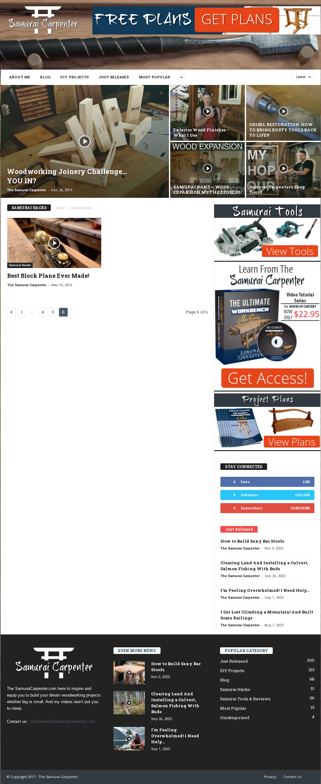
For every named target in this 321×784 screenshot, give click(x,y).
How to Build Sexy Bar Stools (252, 541)
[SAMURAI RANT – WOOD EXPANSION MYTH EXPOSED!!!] (207, 170)
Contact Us (292, 776)
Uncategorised (234, 717)
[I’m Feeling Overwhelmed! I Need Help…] (129, 738)
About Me (19, 77)
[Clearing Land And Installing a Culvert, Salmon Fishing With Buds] (129, 702)
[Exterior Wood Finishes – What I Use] (207, 113)
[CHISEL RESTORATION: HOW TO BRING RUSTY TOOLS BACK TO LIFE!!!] (283, 113)
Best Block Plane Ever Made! (48, 275)
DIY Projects (74, 77)
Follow (302, 494)
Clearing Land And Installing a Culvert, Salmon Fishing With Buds (264, 565)
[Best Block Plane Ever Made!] (54, 243)
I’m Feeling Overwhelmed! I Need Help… (265, 590)
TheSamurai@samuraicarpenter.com (62, 721)
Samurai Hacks (20, 265)
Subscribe (300, 508)
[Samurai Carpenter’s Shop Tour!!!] (283, 170)
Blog (45, 77)
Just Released (113, 77)
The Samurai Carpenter (26, 190)
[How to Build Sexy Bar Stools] (129, 672)
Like (306, 481)
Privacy (270, 776)
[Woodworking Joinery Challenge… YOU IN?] (85, 141)
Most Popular (154, 77)
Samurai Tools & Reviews (245, 699)
